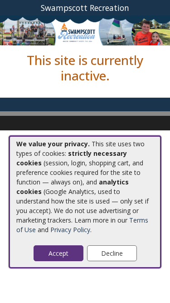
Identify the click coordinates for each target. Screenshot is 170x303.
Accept (58, 253)
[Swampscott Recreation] (85, 29)
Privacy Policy (70, 229)
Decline (112, 253)
